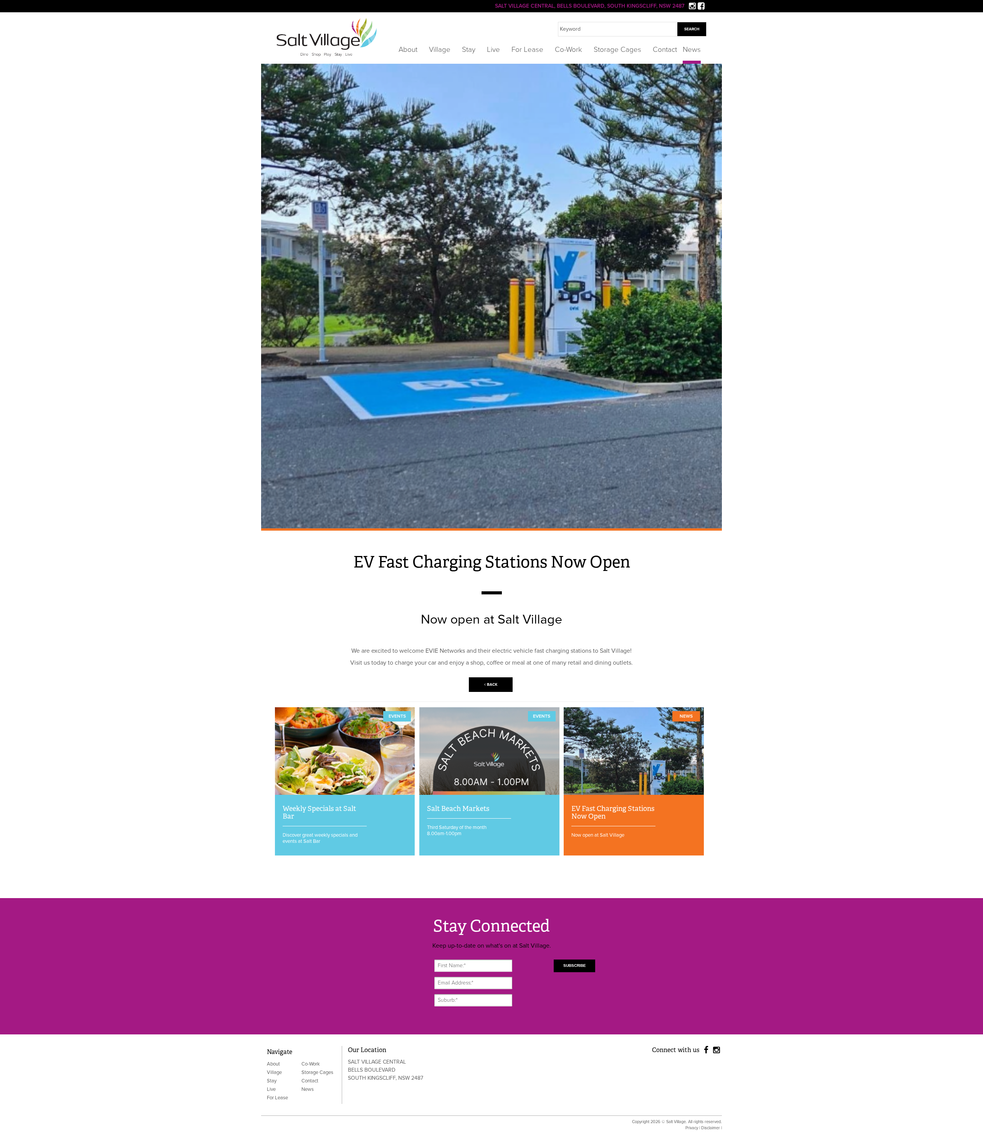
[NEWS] (634, 793)
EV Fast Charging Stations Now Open (612, 812)
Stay (468, 50)
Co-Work (568, 50)
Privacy (691, 1127)
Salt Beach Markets (458, 808)
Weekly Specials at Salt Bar (319, 812)
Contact (665, 50)
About (408, 50)
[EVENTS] (345, 793)
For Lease (527, 50)
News (692, 50)
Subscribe (574, 965)
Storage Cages (617, 50)
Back (491, 684)
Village (439, 50)
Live (493, 50)
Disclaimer (710, 1127)
